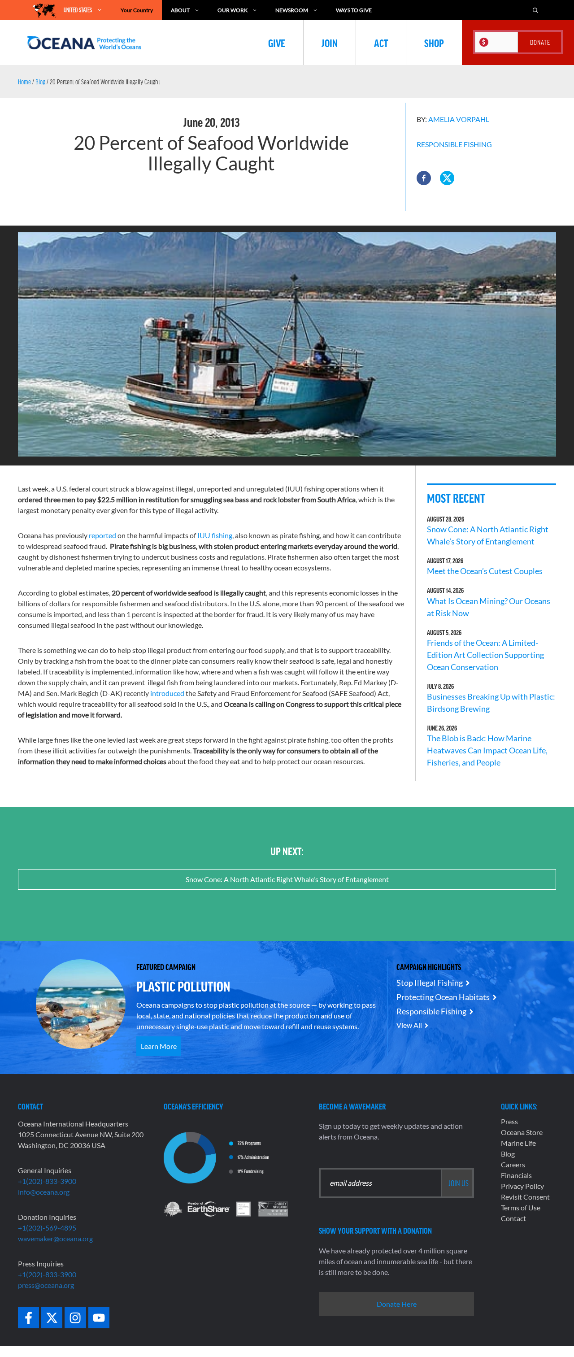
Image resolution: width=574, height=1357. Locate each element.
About (180, 10)
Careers (513, 1164)
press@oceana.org (46, 1285)
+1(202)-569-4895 (47, 1227)
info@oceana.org (44, 1191)
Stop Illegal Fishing (429, 982)
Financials (516, 1175)
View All (409, 1025)
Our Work (232, 10)
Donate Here (397, 1304)
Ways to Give (354, 10)
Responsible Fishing (454, 144)
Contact (513, 1218)
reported (101, 535)
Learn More (159, 1046)
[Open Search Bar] (535, 10)
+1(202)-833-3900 (47, 1181)
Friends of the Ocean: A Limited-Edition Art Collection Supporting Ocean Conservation (485, 655)
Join (330, 42)
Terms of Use (520, 1207)
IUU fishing (214, 535)
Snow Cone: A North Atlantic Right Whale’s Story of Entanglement (287, 879)
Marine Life (518, 1143)
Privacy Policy (522, 1186)
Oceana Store (522, 1132)
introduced (167, 693)
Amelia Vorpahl (458, 119)
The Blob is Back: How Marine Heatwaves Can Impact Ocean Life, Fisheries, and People (487, 750)
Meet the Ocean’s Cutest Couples (485, 571)
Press (509, 1121)
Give (276, 42)
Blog (40, 81)
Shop (434, 42)
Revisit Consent (525, 1196)
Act (381, 42)
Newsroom (291, 10)
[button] (424, 178)
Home (24, 81)
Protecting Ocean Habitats (443, 997)
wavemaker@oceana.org (55, 1238)
